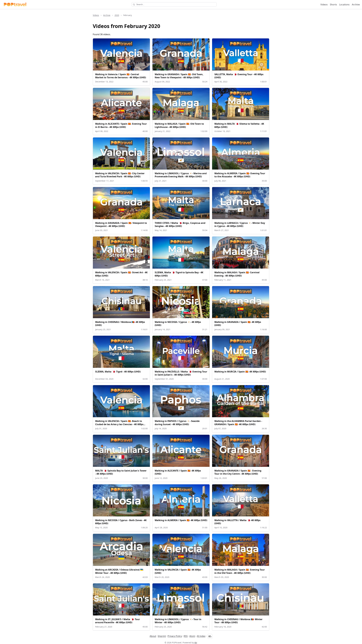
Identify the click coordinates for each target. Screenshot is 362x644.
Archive (356, 4)
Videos (324, 4)
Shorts (333, 4)
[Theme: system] (210, 636)
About (153, 636)
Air (195, 642)
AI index (201, 636)
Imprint (162, 636)
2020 (117, 15)
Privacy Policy (175, 636)
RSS (186, 636)
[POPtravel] (15, 4)
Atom (192, 636)
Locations (344, 4)
